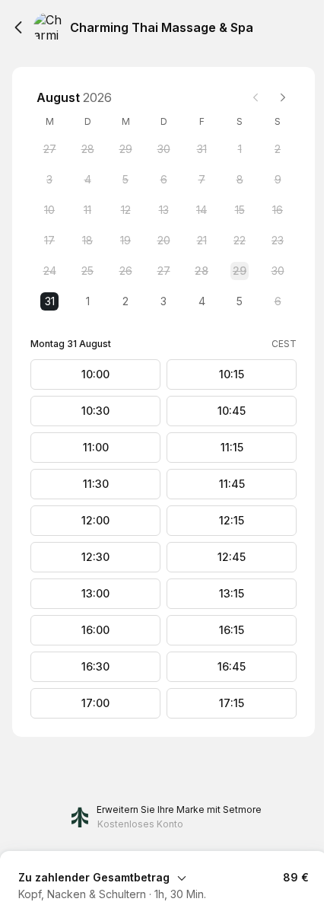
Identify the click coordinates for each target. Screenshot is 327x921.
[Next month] (283, 97)
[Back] (18, 27)
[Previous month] (255, 97)
